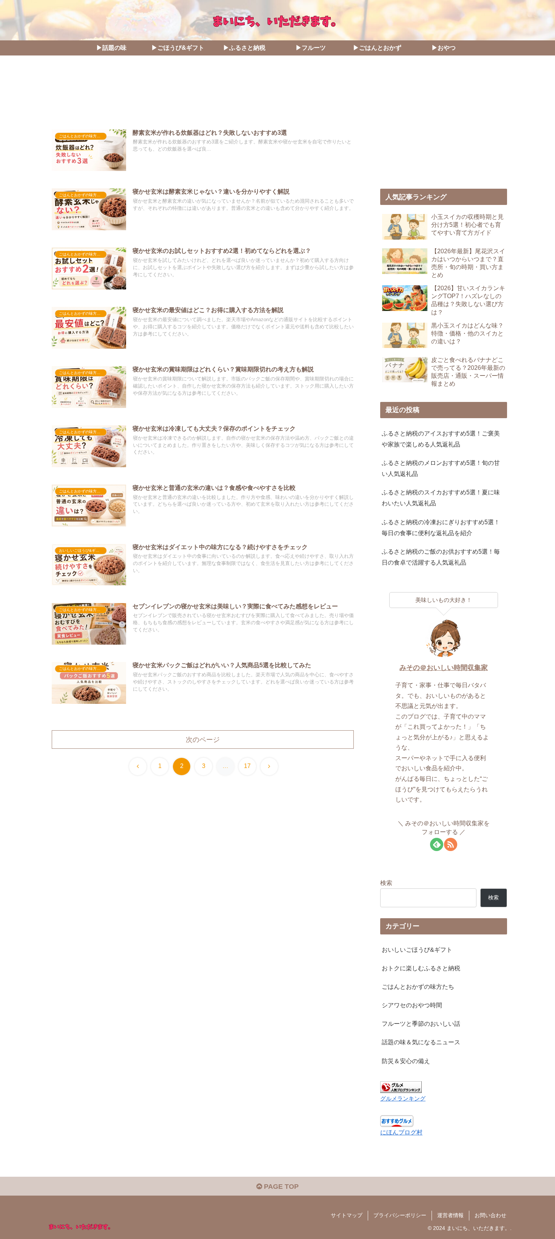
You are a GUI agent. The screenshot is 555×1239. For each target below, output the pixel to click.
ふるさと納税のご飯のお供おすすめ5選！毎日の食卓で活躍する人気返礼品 (441, 557)
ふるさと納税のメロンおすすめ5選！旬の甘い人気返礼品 (441, 468)
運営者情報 (450, 1215)
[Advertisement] (203, 95)
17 (247, 766)
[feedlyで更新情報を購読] (436, 844)
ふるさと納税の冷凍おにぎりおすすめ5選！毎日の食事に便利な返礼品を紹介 (441, 527)
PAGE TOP (280, 1186)
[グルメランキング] (401, 1086)
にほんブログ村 (401, 1132)
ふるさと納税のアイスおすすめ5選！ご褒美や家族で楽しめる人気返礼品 (441, 439)
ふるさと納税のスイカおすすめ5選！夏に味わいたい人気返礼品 (441, 497)
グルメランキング (403, 1099)
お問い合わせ (490, 1215)
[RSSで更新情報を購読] (450, 844)
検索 (386, 882)
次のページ (203, 739)
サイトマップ (346, 1215)
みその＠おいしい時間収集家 (443, 667)
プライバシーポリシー (399, 1215)
